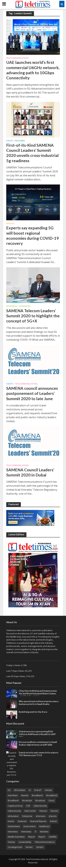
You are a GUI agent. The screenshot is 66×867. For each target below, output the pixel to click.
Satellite (52, 836)
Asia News (12, 795)
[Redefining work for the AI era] (11, 714)
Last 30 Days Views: (16, 676)
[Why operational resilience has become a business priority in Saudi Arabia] (11, 703)
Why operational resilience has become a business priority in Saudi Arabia (38, 702)
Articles (48, 790)
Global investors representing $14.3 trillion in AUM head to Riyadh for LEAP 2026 (37, 734)
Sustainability (25, 842)
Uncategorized (15, 847)
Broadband (37, 795)
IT (35, 831)
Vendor (10, 224)
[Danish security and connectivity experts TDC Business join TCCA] (11, 763)
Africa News (19, 790)
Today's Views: (13, 665)
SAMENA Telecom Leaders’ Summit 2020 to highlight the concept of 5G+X (33, 315)
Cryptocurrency (15, 805)
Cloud (51, 800)
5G (9, 790)
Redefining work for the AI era (33, 712)
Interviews (12, 306)
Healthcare (44, 826)
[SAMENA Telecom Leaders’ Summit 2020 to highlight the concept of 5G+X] (33, 285)
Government (29, 826)
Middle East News (16, 836)
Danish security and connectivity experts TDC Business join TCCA (38, 754)
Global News (14, 826)
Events (9, 141)
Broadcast (27, 800)
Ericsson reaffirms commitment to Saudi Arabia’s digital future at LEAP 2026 (38, 743)
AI (30, 790)
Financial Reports (38, 821)
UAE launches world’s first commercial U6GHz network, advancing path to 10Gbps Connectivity (32, 70)
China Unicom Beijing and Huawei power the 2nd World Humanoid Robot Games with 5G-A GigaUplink (38, 693)
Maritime (44, 831)
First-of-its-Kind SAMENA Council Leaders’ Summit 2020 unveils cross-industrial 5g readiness (32, 153)
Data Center (30, 811)
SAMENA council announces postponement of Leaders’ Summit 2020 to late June (32, 393)
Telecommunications (17, 58)
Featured (20, 141)
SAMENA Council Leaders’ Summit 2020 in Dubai (30, 472)
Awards (24, 795)
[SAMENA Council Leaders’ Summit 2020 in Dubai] (33, 444)
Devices (43, 811)
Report (31, 836)
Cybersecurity (40, 805)
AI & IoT (37, 790)
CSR (28, 805)
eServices (40, 816)
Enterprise (27, 816)
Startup (11, 842)
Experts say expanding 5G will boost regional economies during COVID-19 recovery (32, 235)
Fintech (53, 821)
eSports (52, 816)
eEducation (13, 816)
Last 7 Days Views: (15, 670)
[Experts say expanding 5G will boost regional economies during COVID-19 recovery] (33, 202)
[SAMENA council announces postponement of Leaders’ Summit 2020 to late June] (33, 362)
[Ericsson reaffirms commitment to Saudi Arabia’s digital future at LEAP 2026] (11, 744)
